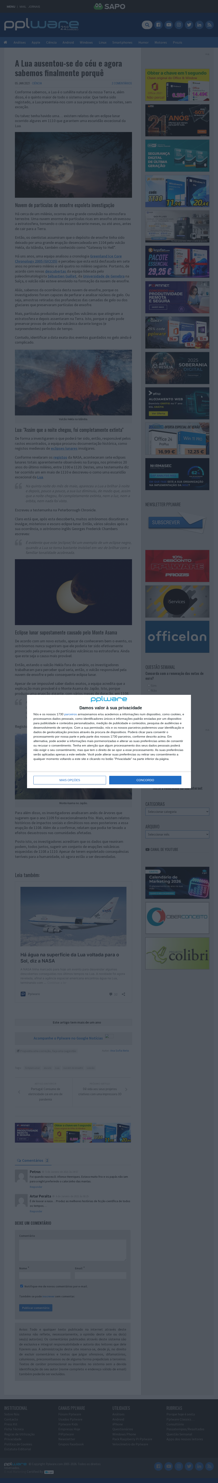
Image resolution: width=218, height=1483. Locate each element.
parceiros (70, 714)
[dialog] (109, 741)
